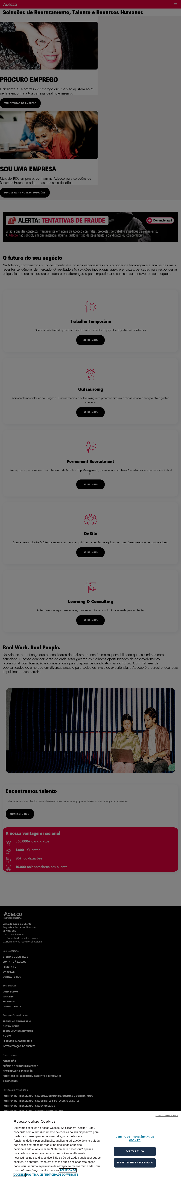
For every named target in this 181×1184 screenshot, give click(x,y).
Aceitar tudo (135, 1151)
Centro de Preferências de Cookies (135, 1138)
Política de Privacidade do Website (52, 1174)
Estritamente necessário (134, 1162)
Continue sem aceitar (167, 1115)
